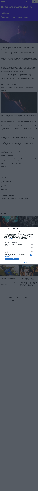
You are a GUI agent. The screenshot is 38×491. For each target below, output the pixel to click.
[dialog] (19, 245)
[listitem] (19, 242)
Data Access (19, 262)
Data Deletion (13, 262)
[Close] (36, 229)
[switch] (31, 244)
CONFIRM (12, 258)
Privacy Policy (24, 262)
